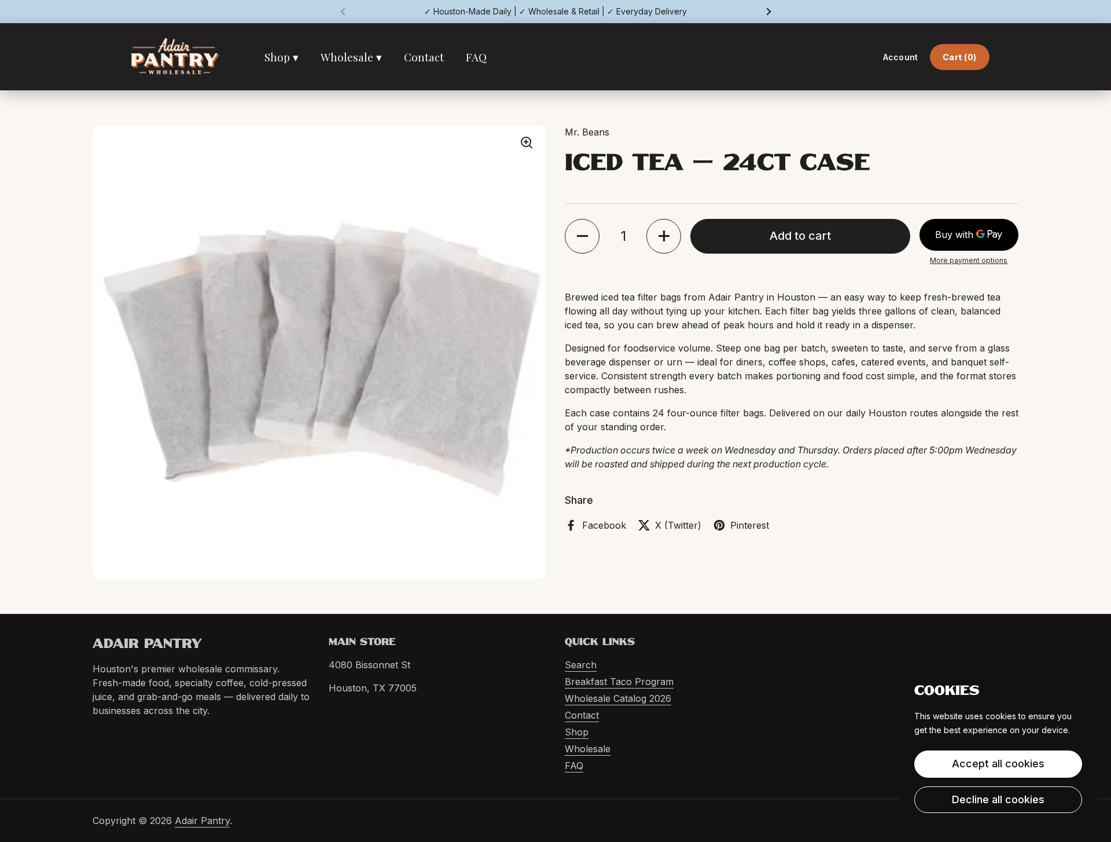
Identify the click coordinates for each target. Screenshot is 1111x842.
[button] (582, 236)
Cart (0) (960, 57)
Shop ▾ (281, 56)
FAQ (476, 56)
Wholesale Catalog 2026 (618, 698)
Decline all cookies (998, 799)
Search (581, 665)
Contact (424, 56)
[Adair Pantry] (175, 56)
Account (900, 57)
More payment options (968, 260)
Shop (576, 732)
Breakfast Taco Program (619, 681)
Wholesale (587, 749)
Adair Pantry (202, 820)
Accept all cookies (998, 763)
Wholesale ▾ (351, 56)
